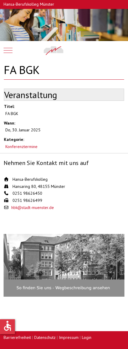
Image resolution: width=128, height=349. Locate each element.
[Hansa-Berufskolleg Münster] (64, 50)
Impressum (69, 337)
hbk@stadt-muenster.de (32, 207)
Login (86, 337)
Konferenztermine (21, 146)
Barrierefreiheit (17, 337)
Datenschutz (45, 337)
